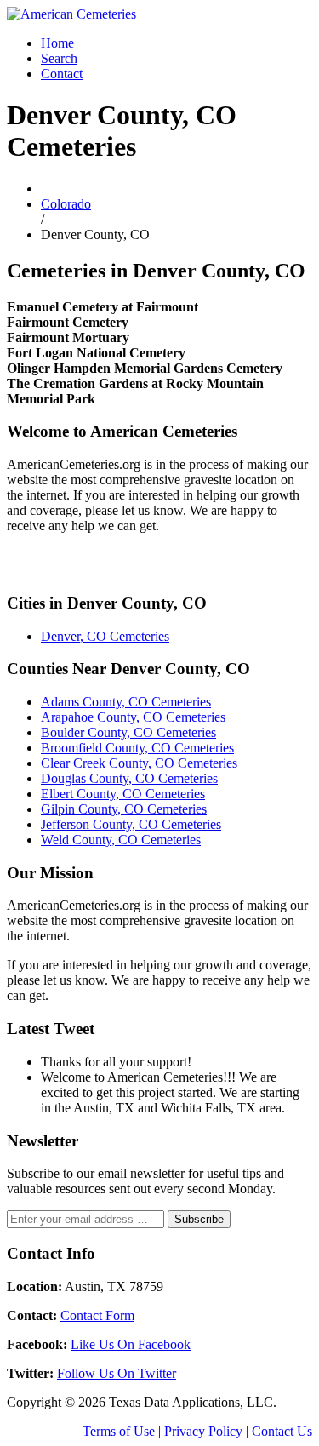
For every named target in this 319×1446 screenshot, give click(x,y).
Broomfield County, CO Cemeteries (137, 747)
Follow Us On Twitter (116, 1373)
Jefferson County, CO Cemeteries (131, 824)
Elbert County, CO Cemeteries (123, 793)
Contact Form (97, 1315)
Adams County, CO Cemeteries (126, 701)
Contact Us (282, 1431)
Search (59, 58)
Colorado (66, 204)
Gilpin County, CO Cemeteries (124, 809)
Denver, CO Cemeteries (105, 636)
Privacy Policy (203, 1431)
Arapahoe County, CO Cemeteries (133, 717)
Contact (62, 73)
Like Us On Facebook (131, 1344)
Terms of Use (119, 1431)
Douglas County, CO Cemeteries (129, 778)
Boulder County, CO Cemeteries (128, 732)
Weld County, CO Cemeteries (121, 839)
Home (57, 43)
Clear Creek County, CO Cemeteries (139, 763)
